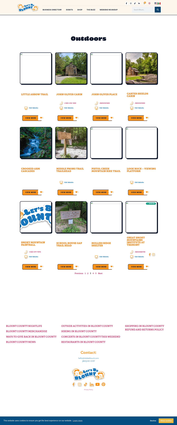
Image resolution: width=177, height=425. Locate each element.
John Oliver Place (104, 94)
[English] (156, 3)
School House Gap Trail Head (69, 244)
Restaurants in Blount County (83, 342)
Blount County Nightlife (24, 326)
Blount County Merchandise (26, 331)
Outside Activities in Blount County (87, 326)
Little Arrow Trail (34, 94)
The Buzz (91, 10)
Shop (79, 10)
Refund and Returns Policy (144, 329)
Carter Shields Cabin (137, 95)
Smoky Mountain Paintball (33, 243)
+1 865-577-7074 (35, 252)
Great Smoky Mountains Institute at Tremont (136, 241)
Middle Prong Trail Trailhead (70, 170)
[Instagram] (130, 3)
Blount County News (21, 342)
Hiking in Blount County (79, 331)
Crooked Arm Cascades (30, 170)
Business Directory (52, 10)
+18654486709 (140, 252)
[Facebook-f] (126, 3)
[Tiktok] (135, 3)
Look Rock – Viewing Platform (141, 170)
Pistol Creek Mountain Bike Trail (106, 170)
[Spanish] (159, 3)
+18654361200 (104, 103)
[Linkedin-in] (139, 3)
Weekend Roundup (109, 10)
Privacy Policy (88, 389)
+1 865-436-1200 (70, 103)
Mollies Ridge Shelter (101, 244)
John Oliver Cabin (69, 94)
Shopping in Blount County (144, 326)
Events (69, 10)
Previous (79, 273)
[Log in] (149, 3)
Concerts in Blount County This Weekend (90, 336)
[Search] (158, 10)
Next (100, 273)
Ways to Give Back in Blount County (31, 336)
